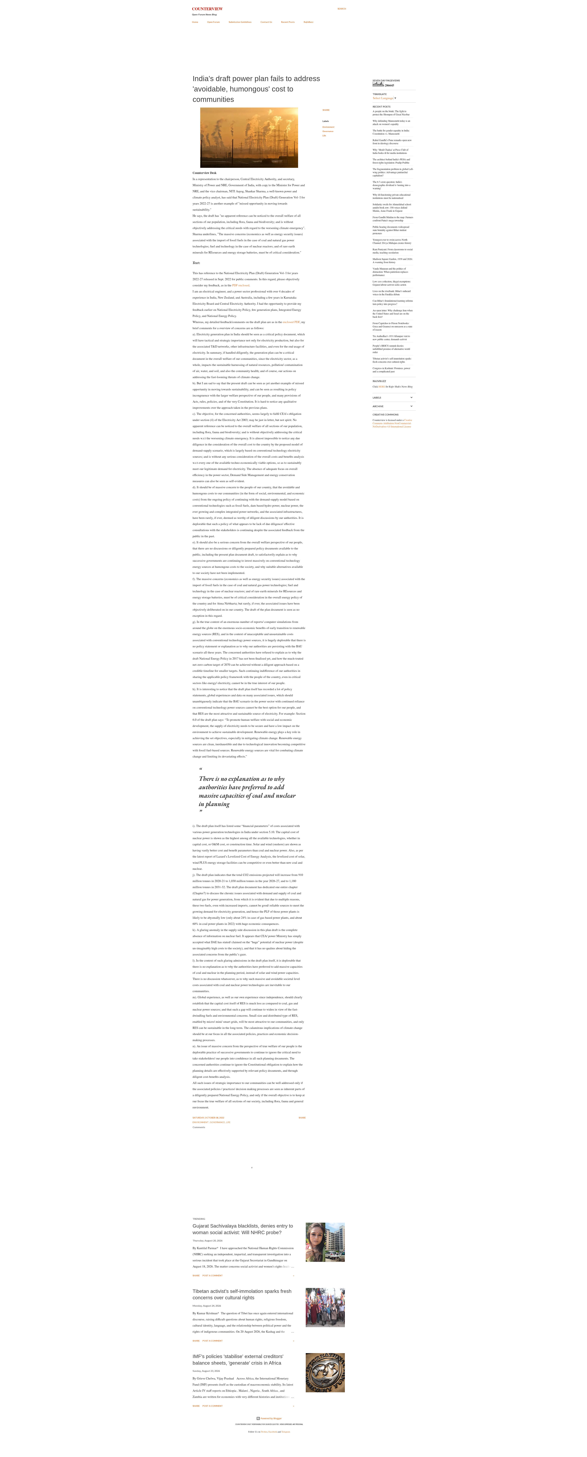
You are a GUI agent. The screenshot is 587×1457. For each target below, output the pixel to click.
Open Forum (213, 22)
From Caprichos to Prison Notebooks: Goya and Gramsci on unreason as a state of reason (392, 326)
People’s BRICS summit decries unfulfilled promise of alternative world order (391, 349)
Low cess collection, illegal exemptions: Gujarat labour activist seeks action (392, 283)
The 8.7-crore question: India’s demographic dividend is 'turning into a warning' (391, 185)
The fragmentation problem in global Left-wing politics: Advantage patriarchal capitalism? (393, 172)
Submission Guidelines (240, 22)
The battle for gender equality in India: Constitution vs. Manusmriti (391, 132)
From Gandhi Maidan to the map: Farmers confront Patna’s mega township (393, 219)
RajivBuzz (308, 22)
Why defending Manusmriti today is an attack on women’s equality (391, 122)
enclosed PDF (291, 322)
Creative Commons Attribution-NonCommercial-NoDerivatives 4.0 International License (392, 423)
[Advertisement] (269, 48)
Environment (328, 127)
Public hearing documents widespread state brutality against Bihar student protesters (391, 230)
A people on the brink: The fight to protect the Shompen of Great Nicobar (391, 113)
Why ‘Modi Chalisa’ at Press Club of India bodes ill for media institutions (390, 151)
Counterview (207, 9)
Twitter (264, 1431)
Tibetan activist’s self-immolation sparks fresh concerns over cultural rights (392, 360)
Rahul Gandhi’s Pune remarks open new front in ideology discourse (392, 141)
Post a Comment (213, 1275)
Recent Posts (288, 22)
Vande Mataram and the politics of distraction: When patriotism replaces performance (390, 272)
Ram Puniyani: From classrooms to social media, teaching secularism (393, 251)
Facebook (272, 1431)
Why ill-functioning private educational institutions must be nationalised (391, 196)
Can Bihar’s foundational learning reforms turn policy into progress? (393, 302)
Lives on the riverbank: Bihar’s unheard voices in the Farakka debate (392, 292)
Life (324, 135)
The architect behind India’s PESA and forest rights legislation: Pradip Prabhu (391, 161)
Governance (328, 131)
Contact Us (266, 22)
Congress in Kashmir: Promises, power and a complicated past (391, 370)
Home (195, 22)
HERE (381, 386)
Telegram (285, 1431)
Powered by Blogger (271, 1418)
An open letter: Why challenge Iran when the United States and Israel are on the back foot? (393, 313)
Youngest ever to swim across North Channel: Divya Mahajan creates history (392, 241)
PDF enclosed (240, 285)
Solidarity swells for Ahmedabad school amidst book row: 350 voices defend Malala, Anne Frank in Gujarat (392, 207)
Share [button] (326, 110)
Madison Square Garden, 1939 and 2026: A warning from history (393, 260)
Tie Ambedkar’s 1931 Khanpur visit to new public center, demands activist (391, 337)
